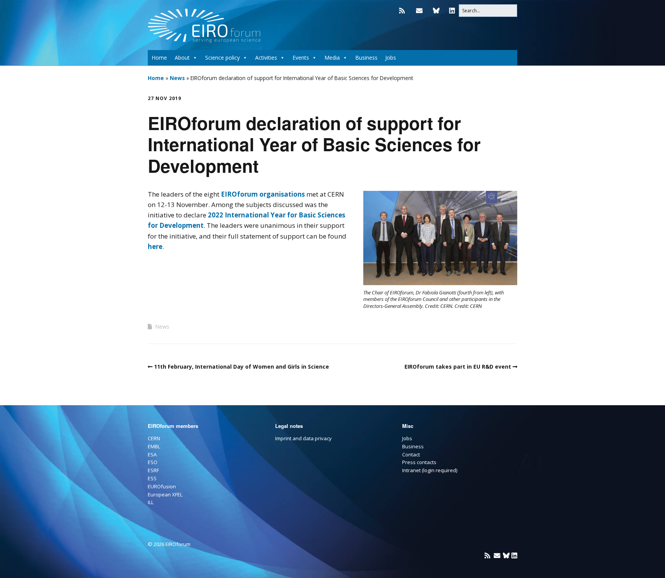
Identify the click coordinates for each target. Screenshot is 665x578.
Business (366, 57)
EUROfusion (162, 486)
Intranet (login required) (429, 470)
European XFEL (165, 494)
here (155, 246)
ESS (152, 478)
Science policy (222, 57)
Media (332, 57)
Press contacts (419, 462)
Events (300, 57)
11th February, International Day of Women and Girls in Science (241, 366)
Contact (411, 454)
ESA (152, 454)
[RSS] (404, 10)
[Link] (436, 10)
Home (159, 57)
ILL (151, 502)
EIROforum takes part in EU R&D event (457, 366)
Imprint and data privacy (303, 438)
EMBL (154, 446)
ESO (152, 462)
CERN (154, 438)
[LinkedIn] (452, 10)
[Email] (419, 10)
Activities (266, 57)
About (182, 57)
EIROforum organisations (263, 194)
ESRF (153, 470)
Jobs (390, 57)
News (177, 78)
